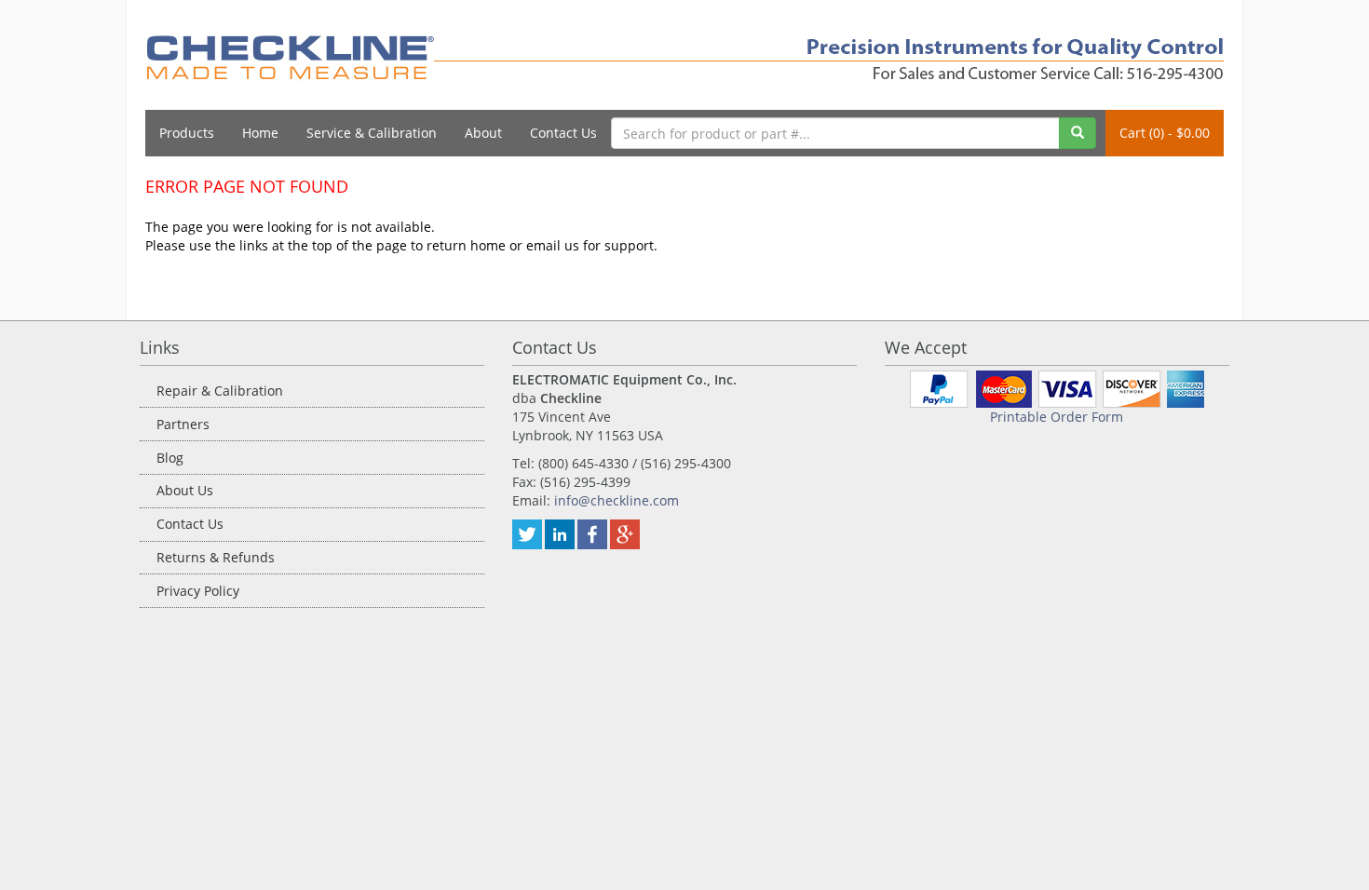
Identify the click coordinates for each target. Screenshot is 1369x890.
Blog (169, 457)
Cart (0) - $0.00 (1164, 133)
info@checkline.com (616, 500)
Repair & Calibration (219, 390)
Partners (183, 424)
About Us (184, 490)
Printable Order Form (1056, 416)
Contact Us (563, 133)
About (483, 133)
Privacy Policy (197, 591)
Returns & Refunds (215, 557)
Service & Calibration (371, 133)
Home (260, 133)
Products (186, 133)
